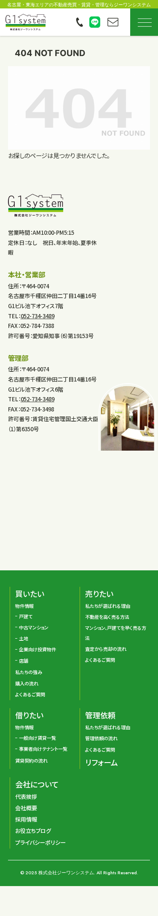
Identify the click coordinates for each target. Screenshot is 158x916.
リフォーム (101, 762)
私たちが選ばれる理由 (107, 605)
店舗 (23, 660)
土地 (23, 638)
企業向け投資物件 (37, 649)
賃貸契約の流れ (31, 760)
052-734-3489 (37, 316)
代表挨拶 (26, 796)
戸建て (25, 616)
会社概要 (26, 808)
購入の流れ (26, 683)
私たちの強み (28, 672)
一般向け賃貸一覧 (37, 737)
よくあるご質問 (30, 694)
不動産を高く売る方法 (107, 616)
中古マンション (33, 627)
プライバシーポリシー (40, 842)
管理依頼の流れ (101, 738)
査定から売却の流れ (105, 648)
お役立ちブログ (33, 831)
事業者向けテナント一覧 (43, 748)
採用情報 (26, 819)
